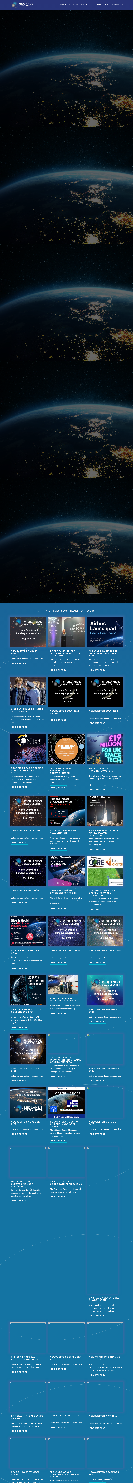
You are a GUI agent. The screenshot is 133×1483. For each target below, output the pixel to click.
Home (54, 4)
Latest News (60, 611)
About (63, 4)
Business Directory (91, 4)
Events (91, 611)
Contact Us (117, 4)
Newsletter (76, 611)
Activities (73, 4)
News (106, 4)
